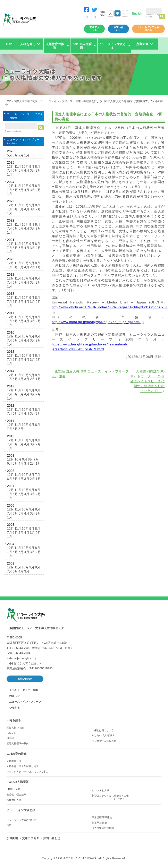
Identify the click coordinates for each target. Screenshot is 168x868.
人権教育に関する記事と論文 (23, 766)
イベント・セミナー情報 (24, 689)
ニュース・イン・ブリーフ (56, 101)
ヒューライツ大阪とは (21, 810)
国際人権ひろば (15, 727)
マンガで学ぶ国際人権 (104, 740)
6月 (15, 170)
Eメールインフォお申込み (148, 29)
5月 (9, 155)
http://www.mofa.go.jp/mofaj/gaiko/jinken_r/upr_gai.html (96, 322)
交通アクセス (94, 29)
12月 (10, 166)
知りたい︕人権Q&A (103, 735)
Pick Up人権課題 (18, 781)
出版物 (10, 738)
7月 (9, 170)
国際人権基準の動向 (26, 101)
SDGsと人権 (13, 789)
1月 (26, 155)
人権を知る (14, 720)
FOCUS (11, 732)
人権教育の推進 (17, 753)
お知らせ (14, 695)
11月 (18, 166)
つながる (14, 707)
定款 (9, 825)
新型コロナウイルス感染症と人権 (111, 797)
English (137, 13)
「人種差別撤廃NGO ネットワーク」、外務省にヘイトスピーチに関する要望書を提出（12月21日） (147, 381)
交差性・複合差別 (16, 794)
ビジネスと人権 (100, 790)
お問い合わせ (118, 29)
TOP (9, 44)
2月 (21, 155)
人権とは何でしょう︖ (104, 730)
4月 (26, 170)
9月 (31, 166)
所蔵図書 (12, 838)
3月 (15, 155)
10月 (25, 166)
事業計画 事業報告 (102, 817)
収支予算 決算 (99, 822)
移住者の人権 (14, 799)
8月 (37, 166)
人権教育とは (14, 761)
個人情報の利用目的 (103, 827)
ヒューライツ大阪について (21, 820)
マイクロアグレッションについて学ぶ (27, 771)
